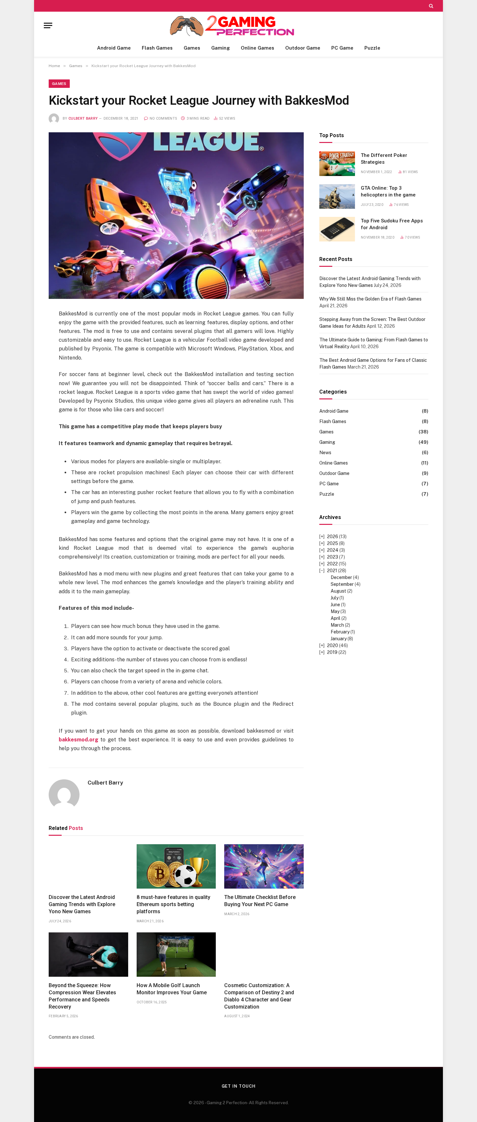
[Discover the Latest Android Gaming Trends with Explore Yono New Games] (88, 866)
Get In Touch (239, 1086)
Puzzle (372, 48)
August (338, 591)
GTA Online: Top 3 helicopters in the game (388, 191)
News (325, 452)
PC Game (342, 48)
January (339, 639)
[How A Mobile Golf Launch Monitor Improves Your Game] (176, 954)
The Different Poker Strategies (384, 158)
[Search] (430, 6)
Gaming (220, 48)
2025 (332, 543)
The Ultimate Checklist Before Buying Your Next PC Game (260, 900)
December (341, 577)
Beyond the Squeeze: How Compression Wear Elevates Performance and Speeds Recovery (82, 996)
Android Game (114, 48)
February (340, 632)
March (337, 625)
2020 (332, 645)
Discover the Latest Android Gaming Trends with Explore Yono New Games (82, 904)
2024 (332, 550)
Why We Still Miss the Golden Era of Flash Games (370, 298)
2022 (332, 564)
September (342, 584)
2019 (332, 652)
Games (192, 48)
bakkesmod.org (78, 740)
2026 (332, 536)
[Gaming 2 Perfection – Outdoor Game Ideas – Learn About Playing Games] (238, 25)
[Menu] (48, 25)
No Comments (163, 118)
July (334, 598)
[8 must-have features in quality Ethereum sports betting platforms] (176, 866)
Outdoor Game (302, 48)
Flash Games (157, 48)
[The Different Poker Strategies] (337, 163)
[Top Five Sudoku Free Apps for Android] (337, 229)
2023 (332, 557)
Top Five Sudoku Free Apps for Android (392, 224)
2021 (332, 570)
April (335, 618)
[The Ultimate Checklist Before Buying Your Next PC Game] (264, 866)
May (335, 611)
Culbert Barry (83, 118)
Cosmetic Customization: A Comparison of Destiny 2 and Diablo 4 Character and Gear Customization (259, 996)
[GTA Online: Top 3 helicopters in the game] (337, 196)
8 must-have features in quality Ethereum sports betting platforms (173, 904)
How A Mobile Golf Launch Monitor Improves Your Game (172, 989)
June (335, 605)
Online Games (257, 48)
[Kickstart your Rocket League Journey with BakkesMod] (176, 215)
